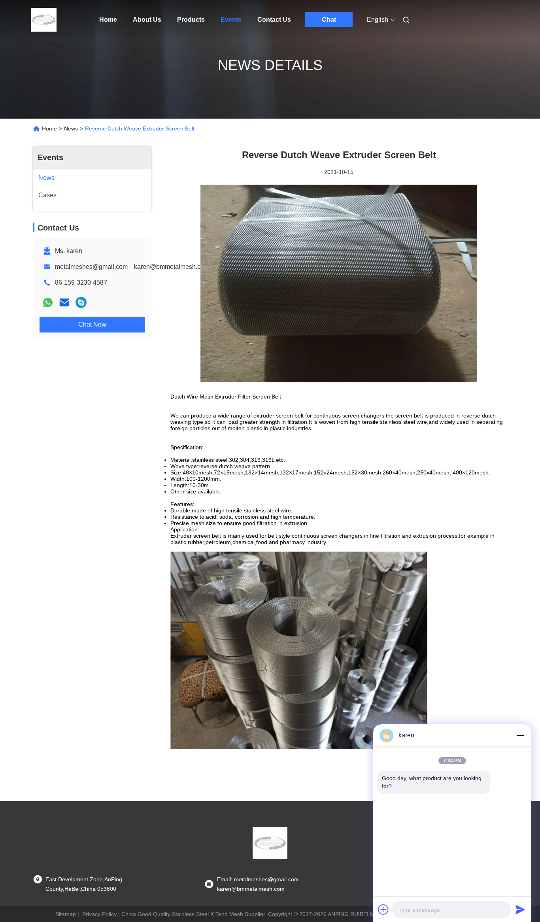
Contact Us (274, 19)
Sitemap (65, 914)
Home (108, 19)
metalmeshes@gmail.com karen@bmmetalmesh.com (132, 266)
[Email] (64, 302)
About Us (147, 19)
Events (231, 19)
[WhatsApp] (48, 302)
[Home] (44, 20)
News (71, 128)
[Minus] (520, 735)
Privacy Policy (99, 914)
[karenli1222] (81, 302)
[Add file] (383, 909)
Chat (329, 19)
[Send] (520, 909)
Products (191, 19)
